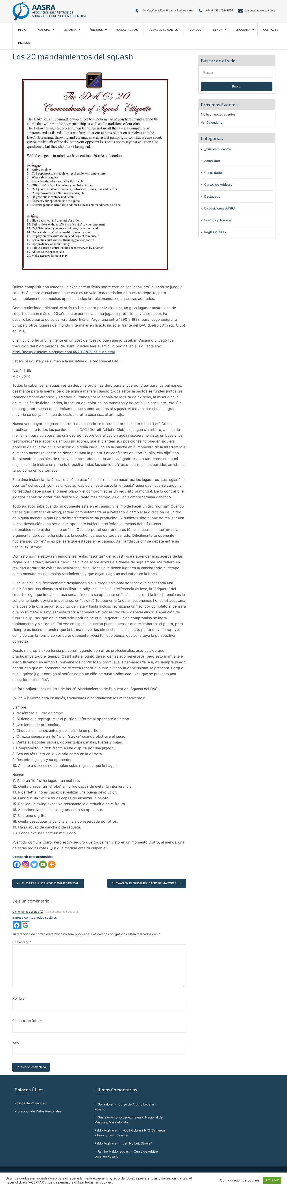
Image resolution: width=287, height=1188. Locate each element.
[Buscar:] (236, 72)
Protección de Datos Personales (38, 1111)
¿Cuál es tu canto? (163, 29)
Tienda (217, 29)
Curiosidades (213, 172)
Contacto (270, 29)
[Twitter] (34, 864)
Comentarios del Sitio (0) (27, 911)
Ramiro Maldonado (111, 1151)
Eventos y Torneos (217, 220)
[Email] (43, 864)
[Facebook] (17, 864)
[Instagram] (25, 864)
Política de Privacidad (30, 1103)
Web (15, 1043)
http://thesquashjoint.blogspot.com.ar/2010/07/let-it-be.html (63, 352)
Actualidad (212, 161)
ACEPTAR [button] (272, 1180)
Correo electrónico (27, 1020)
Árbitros (96, 29)
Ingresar (25, 42)
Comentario (22, 942)
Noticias (44, 29)
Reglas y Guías (127, 29)
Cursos (195, 29)
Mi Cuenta (242, 29)
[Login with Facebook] (17, 925)
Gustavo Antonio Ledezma (117, 1117)
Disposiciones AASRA (219, 208)
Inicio (22, 29)
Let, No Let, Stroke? (137, 1143)
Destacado (212, 196)
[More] (52, 864)
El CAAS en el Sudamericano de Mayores (144, 883)
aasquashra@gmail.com (260, 10)
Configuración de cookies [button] (240, 1180)
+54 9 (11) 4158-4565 (219, 10)
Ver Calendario (211, 122)
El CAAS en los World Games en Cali (51, 883)
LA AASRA (69, 29)
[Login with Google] (25, 925)
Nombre (19, 998)
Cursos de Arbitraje (218, 184)
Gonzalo (104, 1104)
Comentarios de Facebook (62, 911)
